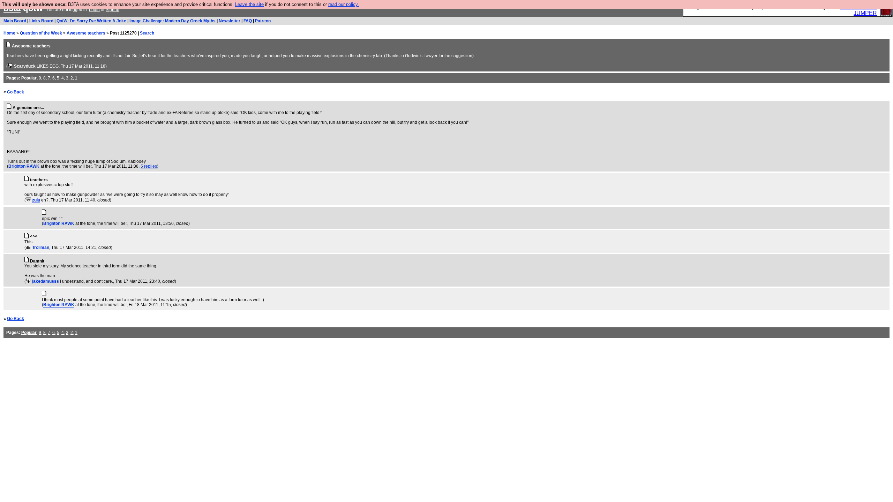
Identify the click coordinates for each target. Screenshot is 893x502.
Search (147, 33)
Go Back (15, 92)
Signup (112, 9)
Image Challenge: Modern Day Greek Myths (172, 20)
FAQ (247, 20)
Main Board (14, 20)
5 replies (149, 166)
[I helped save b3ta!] (10, 66)
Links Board (41, 20)
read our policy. (343, 4)
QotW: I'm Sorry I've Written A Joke (91, 20)
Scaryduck (25, 66)
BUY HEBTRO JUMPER (858, 10)
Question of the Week (41, 33)
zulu (36, 200)
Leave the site (249, 4)
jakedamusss (45, 281)
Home (9, 33)
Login (94, 9)
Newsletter (229, 20)
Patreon (263, 20)
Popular (29, 78)
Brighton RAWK (23, 166)
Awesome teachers (86, 33)
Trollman (40, 247)
